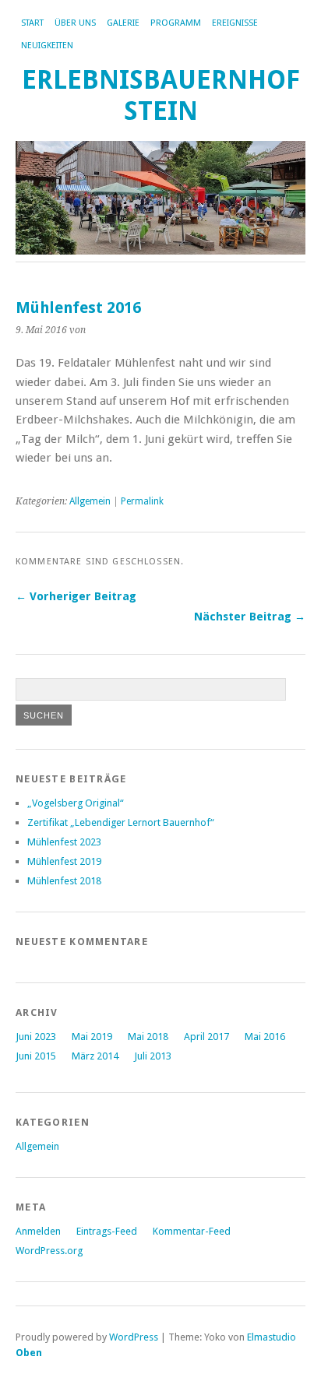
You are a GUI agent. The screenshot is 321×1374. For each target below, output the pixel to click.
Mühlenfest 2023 (64, 842)
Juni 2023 (36, 1036)
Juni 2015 (36, 1056)
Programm (175, 23)
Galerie (123, 23)
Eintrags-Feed (106, 1231)
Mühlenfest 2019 (64, 861)
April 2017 (206, 1036)
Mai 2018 (148, 1036)
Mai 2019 (92, 1036)
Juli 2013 (152, 1056)
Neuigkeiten (47, 45)
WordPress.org (49, 1250)
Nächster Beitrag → (249, 616)
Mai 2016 (265, 1036)
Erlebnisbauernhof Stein (161, 95)
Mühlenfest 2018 (64, 881)
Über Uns (75, 23)
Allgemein (90, 501)
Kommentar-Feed (192, 1231)
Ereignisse (235, 23)
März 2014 (95, 1056)
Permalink (142, 501)
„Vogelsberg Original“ (75, 803)
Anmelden (38, 1231)
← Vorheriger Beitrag (76, 596)
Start (32, 23)
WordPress (133, 1337)
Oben (29, 1352)
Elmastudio (271, 1337)
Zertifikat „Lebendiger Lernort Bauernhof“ (120, 822)
